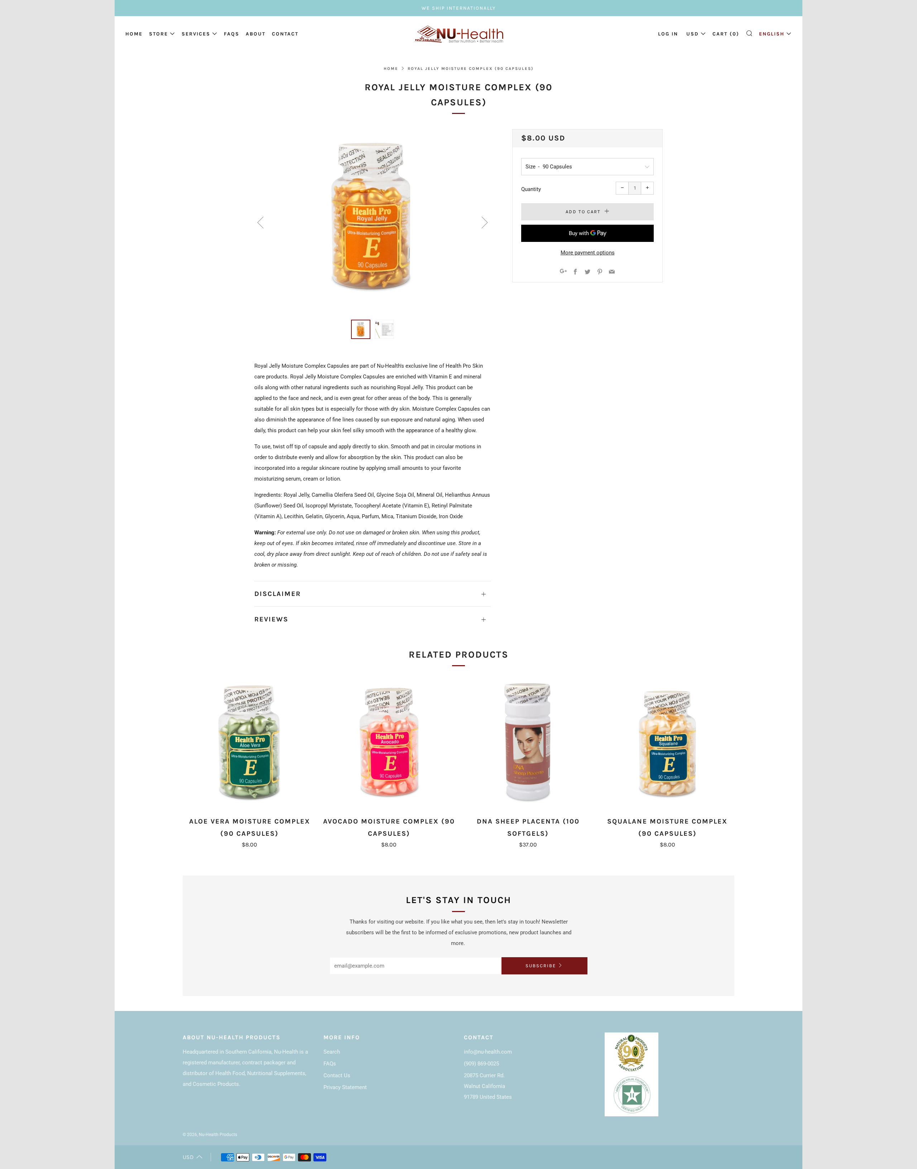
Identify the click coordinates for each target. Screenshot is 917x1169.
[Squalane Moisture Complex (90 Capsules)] (667, 744)
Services (196, 34)
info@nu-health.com (488, 1052)
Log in (668, 34)
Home (134, 34)
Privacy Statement (345, 1087)
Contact (285, 34)
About (255, 34)
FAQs (231, 34)
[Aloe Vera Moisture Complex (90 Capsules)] (250, 744)
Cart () (725, 34)
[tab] (360, 329)
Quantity (531, 189)
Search (331, 1052)
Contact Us (336, 1075)
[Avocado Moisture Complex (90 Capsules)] (389, 744)
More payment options (588, 252)
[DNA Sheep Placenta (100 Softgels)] (528, 744)
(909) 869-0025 (481, 1063)
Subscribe (540, 965)
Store (158, 34)
